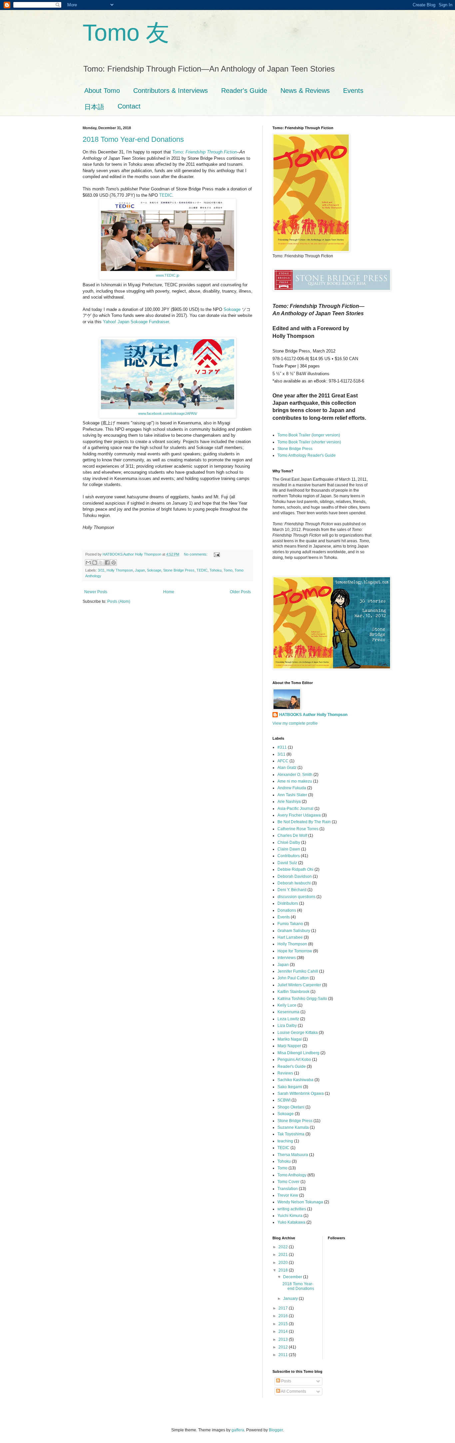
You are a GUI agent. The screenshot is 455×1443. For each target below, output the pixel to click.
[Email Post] (216, 554)
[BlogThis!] (94, 562)
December (293, 1277)
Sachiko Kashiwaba (295, 1080)
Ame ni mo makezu (294, 781)
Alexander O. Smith (294, 774)
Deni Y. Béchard (291, 889)
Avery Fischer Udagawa (299, 815)
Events (353, 90)
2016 (283, 1316)
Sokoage (232, 309)
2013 (283, 1339)
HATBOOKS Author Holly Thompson (313, 714)
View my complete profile (295, 723)
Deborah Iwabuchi (294, 883)
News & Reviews (305, 90)
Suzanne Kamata (293, 1127)
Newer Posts (95, 592)
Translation (287, 1188)
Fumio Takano (290, 923)
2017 (283, 1308)
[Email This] (88, 562)
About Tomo (102, 90)
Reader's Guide (244, 90)
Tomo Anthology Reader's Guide (306, 455)
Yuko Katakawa (291, 1222)
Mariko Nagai (289, 1039)
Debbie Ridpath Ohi (295, 869)
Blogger (276, 1430)
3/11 (101, 570)
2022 (283, 1247)
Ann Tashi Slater (292, 795)
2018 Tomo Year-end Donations (133, 139)
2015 (283, 1324)
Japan (140, 570)
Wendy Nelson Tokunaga (300, 1202)
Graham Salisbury (293, 930)
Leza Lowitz (288, 1019)
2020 (283, 1262)
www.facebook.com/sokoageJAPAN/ (167, 413)
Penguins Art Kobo (294, 1059)
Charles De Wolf (292, 835)
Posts (285, 1381)
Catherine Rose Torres (297, 829)
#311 (282, 747)
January (291, 1298)
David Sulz (287, 862)
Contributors (288, 855)
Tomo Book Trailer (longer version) (308, 435)
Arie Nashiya (289, 801)
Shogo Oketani (290, 1107)
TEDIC (165, 195)
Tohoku (216, 570)
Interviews (286, 957)
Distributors (287, 903)
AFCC (282, 761)
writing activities (291, 1209)
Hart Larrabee (290, 937)
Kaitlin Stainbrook (293, 991)
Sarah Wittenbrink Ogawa (300, 1093)
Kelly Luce (286, 1005)
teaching (285, 1141)
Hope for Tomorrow (294, 951)
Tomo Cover (288, 1181)
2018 (283, 1270)
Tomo (228, 570)
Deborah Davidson (294, 876)
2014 (283, 1331)
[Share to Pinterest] (113, 562)
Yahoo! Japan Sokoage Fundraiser (136, 321)
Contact (129, 106)
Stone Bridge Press (179, 570)
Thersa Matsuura (292, 1154)
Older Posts (240, 592)
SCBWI (283, 1100)
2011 (283, 1354)
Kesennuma (288, 1012)
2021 (283, 1254)
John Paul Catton (293, 978)
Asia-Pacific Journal (295, 808)
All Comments (293, 1391)
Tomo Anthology (291, 1175)
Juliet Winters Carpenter (299, 985)
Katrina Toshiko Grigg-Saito (302, 998)
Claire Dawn (288, 849)
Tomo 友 (126, 33)
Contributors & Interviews (170, 90)
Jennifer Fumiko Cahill (297, 971)
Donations (286, 910)
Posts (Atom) (118, 601)
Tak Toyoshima (290, 1134)
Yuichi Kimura (289, 1215)
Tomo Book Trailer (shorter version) (309, 442)
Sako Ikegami (289, 1086)
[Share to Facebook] (107, 562)
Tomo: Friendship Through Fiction (204, 151)
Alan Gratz (286, 767)
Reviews (285, 1073)
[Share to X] (101, 562)
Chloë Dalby (288, 842)
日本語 (94, 107)
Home (168, 592)
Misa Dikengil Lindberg (298, 1053)
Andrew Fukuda (291, 788)
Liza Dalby (287, 1025)
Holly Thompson (120, 570)
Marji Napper (289, 1046)
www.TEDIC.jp (167, 275)
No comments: (196, 554)
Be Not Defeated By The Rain (304, 822)
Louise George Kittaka (297, 1032)
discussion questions (296, 896)
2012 (283, 1347)
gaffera (237, 1430)
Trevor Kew (287, 1195)
